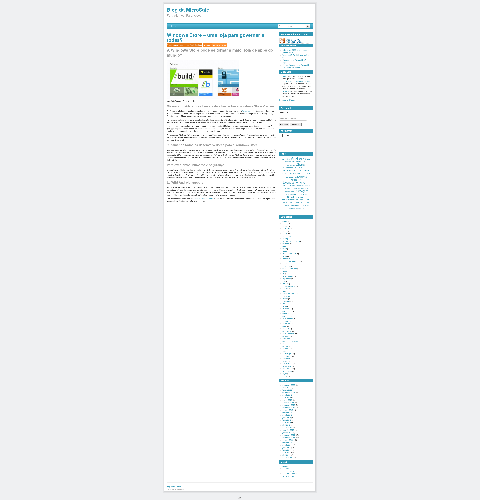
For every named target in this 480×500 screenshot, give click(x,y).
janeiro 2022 (287, 390)
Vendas (285, 361)
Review (302, 194)
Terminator (301, 203)
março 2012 (287, 427)
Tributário (286, 358)
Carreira (285, 243)
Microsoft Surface (304, 185)
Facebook (305, 170)
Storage (285, 346)
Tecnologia (286, 353)
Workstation (287, 371)
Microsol (287, 188)
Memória (306, 182)
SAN (284, 326)
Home (173, 26)
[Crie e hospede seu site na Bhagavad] (240, 497)
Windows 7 (286, 366)
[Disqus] (221, 276)
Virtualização (287, 363)
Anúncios (306, 158)
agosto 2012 (287, 415)
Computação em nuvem (302, 168)
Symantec (286, 348)
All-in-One (286, 158)
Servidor (291, 197)
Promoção (286, 321)
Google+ (292, 173)
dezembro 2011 (288, 435)
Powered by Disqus (287, 100)
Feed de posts (288, 471)
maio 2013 (286, 397)
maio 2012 (286, 422)
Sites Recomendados (290, 341)
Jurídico (285, 283)
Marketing (286, 296)
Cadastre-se (287, 466)
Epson (285, 263)
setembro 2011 (288, 442)
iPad (305, 176)
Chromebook (291, 165)
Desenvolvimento (289, 253)
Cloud (300, 164)
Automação (287, 236)
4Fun (284, 223)
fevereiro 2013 (288, 402)
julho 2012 (286, 417)
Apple (284, 233)
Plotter (292, 191)
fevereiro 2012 (288, 430)
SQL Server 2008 (288, 203)
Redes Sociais (291, 194)
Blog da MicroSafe (188, 9)
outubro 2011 (287, 440)
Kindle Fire (296, 179)
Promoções (301, 191)
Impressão (286, 278)
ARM (286, 161)
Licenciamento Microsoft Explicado (296, 81)
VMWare (293, 205)
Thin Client (286, 356)
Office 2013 (287, 313)
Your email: (283, 112)
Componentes (288, 167)
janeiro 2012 (287, 432)
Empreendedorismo (290, 261)
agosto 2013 (287, 395)
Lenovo (285, 288)
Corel (284, 248)
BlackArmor (291, 161)
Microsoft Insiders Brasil (203, 198)
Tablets (285, 351)
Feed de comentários (290, 473)
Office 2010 (287, 311)
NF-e (291, 188)
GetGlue (284, 174)
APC (284, 231)
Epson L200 (297, 171)
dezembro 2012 (288, 405)
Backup (285, 238)
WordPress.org (288, 476)
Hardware (286, 271)
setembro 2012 (288, 412)
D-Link (285, 251)
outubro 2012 (287, 410)
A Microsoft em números (292, 67)
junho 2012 (286, 420)
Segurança (286, 331)
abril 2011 (286, 455)
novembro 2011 (288, 437)
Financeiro (286, 266)
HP (283, 273)
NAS (284, 303)
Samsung (286, 323)
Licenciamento (292, 182)
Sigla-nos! (286, 338)
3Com (284, 221)
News (284, 306)
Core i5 (285, 246)
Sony (284, 343)
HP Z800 (294, 177)
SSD (296, 202)
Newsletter (286, 91)
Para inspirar (287, 318)
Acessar (285, 468)
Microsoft (295, 185)
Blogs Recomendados (291, 241)
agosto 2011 (287, 445)
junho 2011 (286, 450)
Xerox (284, 376)
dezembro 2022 (288, 385)
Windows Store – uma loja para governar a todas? (215, 37)
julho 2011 (286, 447)
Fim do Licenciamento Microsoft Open (297, 65)
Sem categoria (288, 333)
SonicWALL (307, 200)
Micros (285, 298)
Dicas (284, 256)
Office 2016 (287, 316)
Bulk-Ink (305, 161)
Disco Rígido (287, 258)
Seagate (285, 328)
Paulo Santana (196, 45)
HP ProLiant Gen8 (302, 174)
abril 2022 (286, 387)
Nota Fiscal (297, 188)
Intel (284, 281)
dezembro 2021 (288, 392)
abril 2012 (286, 425)
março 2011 (287, 457)
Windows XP (298, 208)
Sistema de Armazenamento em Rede (293, 198)
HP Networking (288, 276)
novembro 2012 (288, 407)
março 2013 (287, 400)
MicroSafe (287, 185)
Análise (296, 158)
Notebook (286, 308)
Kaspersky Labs (288, 286)
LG (283, 291)
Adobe (285, 226)
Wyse (284, 373)
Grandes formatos (289, 268)
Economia (288, 170)
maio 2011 (286, 452)
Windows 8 (207, 45)
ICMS (299, 176)
